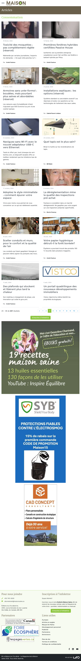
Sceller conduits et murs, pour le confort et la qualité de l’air (19, 243)
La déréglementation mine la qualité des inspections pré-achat (60, 195)
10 (74, 311)
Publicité (45, 629)
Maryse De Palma (48, 625)
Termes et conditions (49, 642)
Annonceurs (46, 634)
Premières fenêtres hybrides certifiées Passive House (61, 46)
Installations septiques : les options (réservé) (60, 92)
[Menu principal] (3, 3)
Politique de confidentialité (51, 644)
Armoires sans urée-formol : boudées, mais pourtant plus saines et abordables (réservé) (20, 95)
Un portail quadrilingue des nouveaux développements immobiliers (60, 289)
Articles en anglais (48, 622)
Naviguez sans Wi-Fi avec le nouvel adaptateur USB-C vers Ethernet (20, 144)
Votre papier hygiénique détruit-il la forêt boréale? (59, 242)
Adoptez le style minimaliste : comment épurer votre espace (20, 195)
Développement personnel (51, 627)
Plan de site (46, 639)
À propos (45, 620)
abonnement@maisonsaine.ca (14, 601)
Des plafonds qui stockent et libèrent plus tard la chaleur (19, 289)
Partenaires (46, 632)
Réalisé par (68, 657)
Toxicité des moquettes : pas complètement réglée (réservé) (18, 47)
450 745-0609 (9, 598)
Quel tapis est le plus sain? (59, 141)
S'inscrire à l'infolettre (40, 318)
